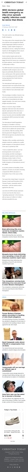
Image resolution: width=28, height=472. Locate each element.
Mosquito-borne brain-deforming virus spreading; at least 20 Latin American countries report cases (14, 256)
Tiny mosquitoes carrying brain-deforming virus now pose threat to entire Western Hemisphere (14, 283)
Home (3, 6)
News (8, 6)
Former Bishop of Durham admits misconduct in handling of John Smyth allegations (13, 315)
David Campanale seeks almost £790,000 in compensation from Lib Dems (13, 344)
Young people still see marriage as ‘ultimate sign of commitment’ (13, 369)
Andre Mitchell (6, 25)
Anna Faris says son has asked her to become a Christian (13, 395)
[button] (2, 2)
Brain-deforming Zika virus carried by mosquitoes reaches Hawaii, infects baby (13, 231)
